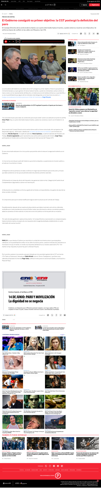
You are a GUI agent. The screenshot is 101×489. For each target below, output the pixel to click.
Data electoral (49, 8)
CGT (14, 319)
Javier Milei (13, 1)
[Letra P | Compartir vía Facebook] (89, 33)
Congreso (78, 470)
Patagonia (72, 470)
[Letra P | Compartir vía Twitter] (85, 33)
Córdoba (57, 470)
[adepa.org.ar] (17, 483)
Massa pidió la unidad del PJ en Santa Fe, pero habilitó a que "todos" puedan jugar (84, 125)
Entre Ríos (51, 470)
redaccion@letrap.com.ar (92, 484)
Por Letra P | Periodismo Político (9, 33)
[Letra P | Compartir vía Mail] (98, 33)
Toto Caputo (29, 1)
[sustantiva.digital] (24, 483)
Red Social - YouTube (58, 466)
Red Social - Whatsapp (62, 466)
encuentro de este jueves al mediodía (40, 131)
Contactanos (40, 466)
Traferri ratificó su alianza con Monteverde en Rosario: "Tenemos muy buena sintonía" (83, 130)
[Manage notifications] (98, 481)
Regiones (20, 8)
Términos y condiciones (82, 485)
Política (11, 13)
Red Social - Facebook (50, 466)
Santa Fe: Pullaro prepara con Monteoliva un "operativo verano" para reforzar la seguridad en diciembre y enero (83, 111)
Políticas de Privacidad (93, 485)
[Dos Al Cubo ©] (7, 483)
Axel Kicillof (37, 1)
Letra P (5, 13)
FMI (24, 1)
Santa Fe (45, 470)
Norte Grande (64, 470)
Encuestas (64, 8)
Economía (27, 470)
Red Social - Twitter (46, 466)
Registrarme (95, 5)
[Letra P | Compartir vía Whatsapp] (81, 33)
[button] (34, 290)
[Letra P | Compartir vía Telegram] (93, 33)
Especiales (33, 8)
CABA (40, 470)
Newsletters (79, 8)
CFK (19, 1)
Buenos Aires (34, 470)
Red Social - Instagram (54, 466)
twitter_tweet (6, 145)
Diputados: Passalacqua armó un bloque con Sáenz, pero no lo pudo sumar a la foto (83, 121)
